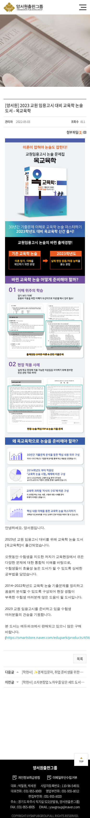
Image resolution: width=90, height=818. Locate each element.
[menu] (82, 7)
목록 (80, 658)
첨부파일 (74, 132)
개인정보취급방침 (29, 777)
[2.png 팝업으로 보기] (45, 141)
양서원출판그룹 (23, 7)
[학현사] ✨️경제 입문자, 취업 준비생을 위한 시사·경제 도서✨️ (53, 671)
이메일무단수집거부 (65, 777)
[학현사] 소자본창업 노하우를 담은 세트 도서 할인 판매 (53, 682)
